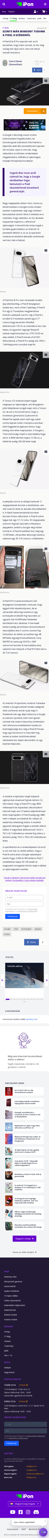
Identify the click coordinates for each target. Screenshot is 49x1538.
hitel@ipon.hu (31, 1466)
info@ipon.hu (31, 1477)
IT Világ (7, 1336)
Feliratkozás (12, 916)
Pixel (16, 929)
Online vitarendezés (12, 1300)
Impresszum (12, 1529)
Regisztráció (9, 1372)
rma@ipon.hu (31, 1470)
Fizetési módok (10, 1319)
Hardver (21, 18)
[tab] (7, 999)
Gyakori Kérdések (11, 1291)
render (7, 934)
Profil (7, 1362)
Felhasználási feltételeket (36, 1436)
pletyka (38, 929)
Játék (39, 18)
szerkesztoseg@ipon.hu (35, 1474)
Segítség (8, 1453)
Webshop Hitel (10, 1276)
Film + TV (8, 1355)
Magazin (11, 12)
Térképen (22, 1385)
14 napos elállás (11, 1295)
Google (7, 929)
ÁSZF (23, 1529)
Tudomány (31, 18)
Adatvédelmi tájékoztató (14, 1305)
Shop (4, 12)
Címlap (5, 18)
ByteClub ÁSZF (35, 1529)
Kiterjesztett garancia (13, 1281)
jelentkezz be (31, 1019)
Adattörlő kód (10, 1310)
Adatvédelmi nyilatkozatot (27, 911)
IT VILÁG (6, 28)
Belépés (7, 1367)
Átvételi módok (10, 1315)
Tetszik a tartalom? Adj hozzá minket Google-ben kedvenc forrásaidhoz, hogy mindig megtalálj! (24, 879)
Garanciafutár (10, 1286)
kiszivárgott (26, 929)
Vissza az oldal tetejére (23, 1252)
